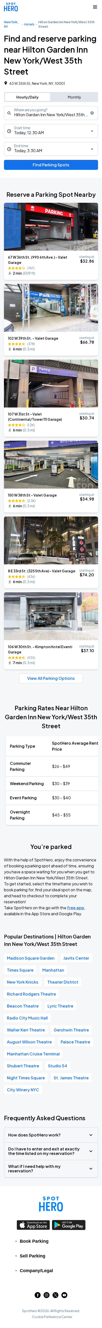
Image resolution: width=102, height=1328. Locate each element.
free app (75, 907)
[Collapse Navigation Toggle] (95, 7)
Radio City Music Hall (27, 1018)
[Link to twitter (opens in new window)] (55, 1296)
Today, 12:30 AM (29, 132)
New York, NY (11, 24)
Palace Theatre (75, 1041)
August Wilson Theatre (29, 1041)
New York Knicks (22, 982)
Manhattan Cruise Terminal (33, 1053)
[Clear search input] (92, 113)
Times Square (20, 970)
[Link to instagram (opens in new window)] (47, 1296)
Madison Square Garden (30, 958)
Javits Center (76, 958)
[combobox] (51, 113)
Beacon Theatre (23, 1006)
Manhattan (53, 970)
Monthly (74, 97)
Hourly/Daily (27, 97)
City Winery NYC (23, 1089)
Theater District (62, 982)
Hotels (29, 24)
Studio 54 (57, 1065)
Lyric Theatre (60, 1006)
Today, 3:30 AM (28, 150)
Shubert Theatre (23, 1065)
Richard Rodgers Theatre (31, 994)
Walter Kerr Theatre (26, 1029)
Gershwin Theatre (71, 1029)
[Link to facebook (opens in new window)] (38, 1296)
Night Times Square (26, 1077)
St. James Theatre (71, 1077)
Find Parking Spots (51, 164)
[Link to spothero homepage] (51, 1204)
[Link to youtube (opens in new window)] (64, 1296)
